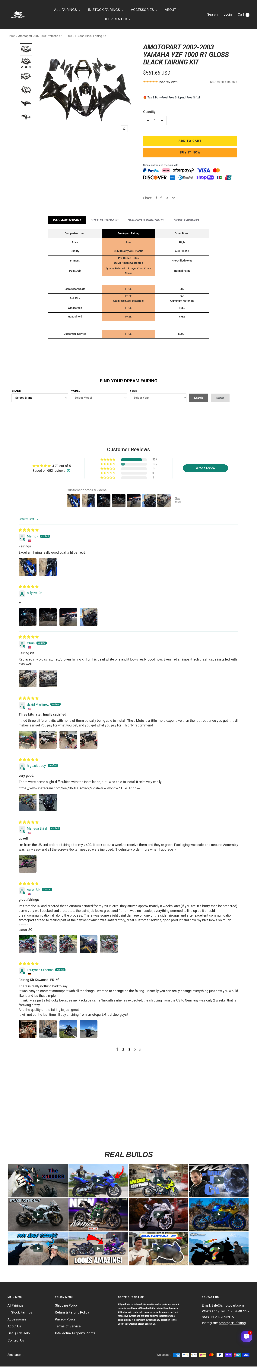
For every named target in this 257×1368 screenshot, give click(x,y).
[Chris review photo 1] (28, 679)
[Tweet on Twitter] (167, 198)
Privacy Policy (65, 1319)
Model (75, 390)
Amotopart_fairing (232, 1323)
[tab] (67, 220)
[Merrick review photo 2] (48, 567)
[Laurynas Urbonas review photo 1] (28, 1029)
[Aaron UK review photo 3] (68, 944)
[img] (29, 530)
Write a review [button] (205, 468)
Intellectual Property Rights (75, 1333)
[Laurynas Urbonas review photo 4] (89, 1029)
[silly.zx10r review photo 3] (68, 617)
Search (212, 14)
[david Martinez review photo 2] (48, 740)
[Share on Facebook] (156, 198)
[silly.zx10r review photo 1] (28, 617)
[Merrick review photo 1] (28, 567)
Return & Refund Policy (72, 1312)
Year (133, 390)
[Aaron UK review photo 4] (89, 944)
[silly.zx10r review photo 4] (89, 617)
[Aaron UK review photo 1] (28, 944)
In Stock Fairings (20, 1312)
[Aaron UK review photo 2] (48, 944)
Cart (243, 14)
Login (228, 14)
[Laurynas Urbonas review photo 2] (48, 1029)
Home (11, 36)
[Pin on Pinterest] (161, 198)
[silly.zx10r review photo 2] (48, 617)
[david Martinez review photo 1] (28, 740)
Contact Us (16, 1340)
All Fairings (16, 1305)
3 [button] (129, 1049)
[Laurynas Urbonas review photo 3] (68, 1029)
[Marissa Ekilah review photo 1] (28, 864)
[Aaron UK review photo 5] (109, 944)
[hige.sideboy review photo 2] (48, 803)
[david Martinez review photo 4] (89, 740)
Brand (16, 390)
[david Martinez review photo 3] (68, 740)
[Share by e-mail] (173, 198)
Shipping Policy (66, 1305)
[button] (108, 459)
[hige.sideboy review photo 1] (28, 803)
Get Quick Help (19, 1333)
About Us (14, 1326)
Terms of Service (68, 1326)
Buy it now (190, 152)
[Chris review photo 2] (48, 679)
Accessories (17, 1319)
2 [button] (123, 1049)
